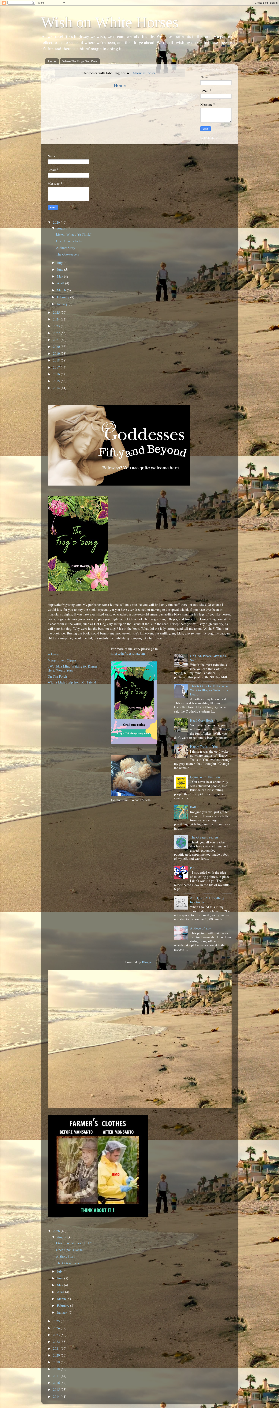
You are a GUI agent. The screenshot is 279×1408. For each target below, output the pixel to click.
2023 (57, 326)
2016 (57, 374)
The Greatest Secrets (204, 837)
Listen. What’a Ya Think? (73, 234)
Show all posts (144, 72)
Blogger (147, 961)
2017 (57, 367)
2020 (57, 346)
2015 (57, 381)
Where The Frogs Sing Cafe (79, 61)
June (60, 269)
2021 (57, 339)
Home (52, 61)
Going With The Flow (205, 776)
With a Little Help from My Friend (72, 682)
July (60, 262)
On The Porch (57, 676)
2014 (57, 387)
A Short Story (65, 247)
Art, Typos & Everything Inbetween (207, 899)
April (61, 283)
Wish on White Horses (109, 22)
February (63, 297)
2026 (57, 222)
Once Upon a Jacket (70, 241)
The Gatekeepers (67, 254)
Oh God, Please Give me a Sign (208, 657)
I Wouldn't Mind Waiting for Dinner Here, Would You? (72, 668)
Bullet (194, 807)
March (62, 290)
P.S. (192, 867)
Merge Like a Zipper (62, 660)
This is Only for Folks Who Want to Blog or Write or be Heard (209, 690)
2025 (57, 312)
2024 (57, 319)
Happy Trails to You (204, 746)
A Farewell (55, 654)
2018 (57, 360)
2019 (57, 353)
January (63, 303)
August (62, 228)
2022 (57, 333)
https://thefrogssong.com (128, 653)
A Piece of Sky (200, 928)
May (60, 276)
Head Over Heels (202, 720)
